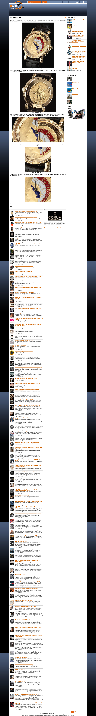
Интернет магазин (44, 2)
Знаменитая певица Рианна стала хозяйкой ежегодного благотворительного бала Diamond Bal (78, 62)
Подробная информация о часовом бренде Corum (53, 227)
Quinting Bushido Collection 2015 (78, 19)
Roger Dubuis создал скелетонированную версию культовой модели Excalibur (77, 31)
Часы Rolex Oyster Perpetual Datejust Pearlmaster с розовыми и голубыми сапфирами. (78, 68)
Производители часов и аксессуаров (31, 2)
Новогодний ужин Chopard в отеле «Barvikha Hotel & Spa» (78, 25)
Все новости (84, 72)
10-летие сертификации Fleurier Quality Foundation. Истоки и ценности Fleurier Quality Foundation (79, 36)
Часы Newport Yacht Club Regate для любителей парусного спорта (78, 52)
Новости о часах (76, 2)
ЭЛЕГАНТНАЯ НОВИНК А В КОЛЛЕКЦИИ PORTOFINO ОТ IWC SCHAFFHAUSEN (78, 41)
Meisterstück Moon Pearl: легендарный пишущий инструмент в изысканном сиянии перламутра (79, 57)
